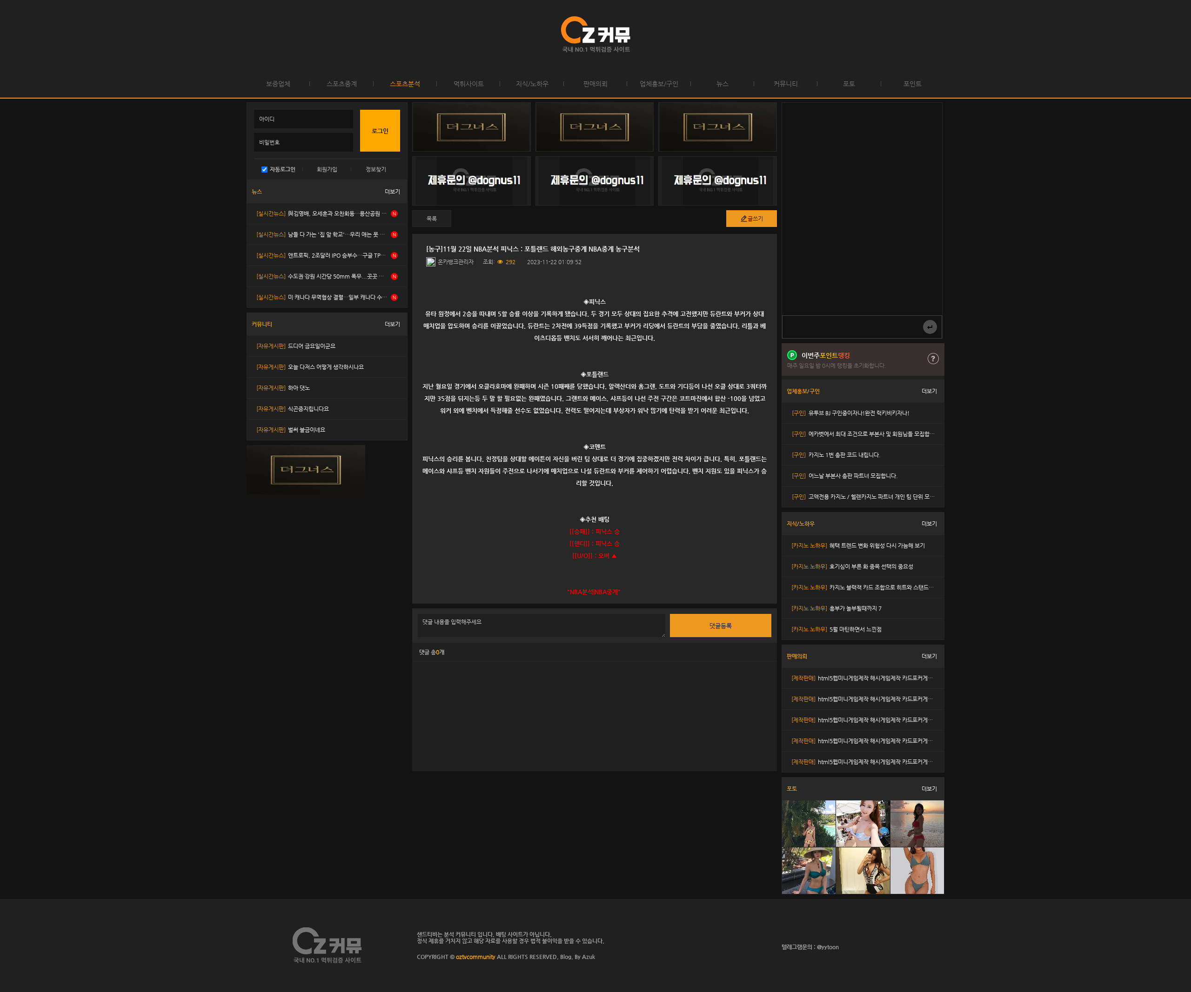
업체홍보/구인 (659, 83)
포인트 (912, 83)
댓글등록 (720, 625)
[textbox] (594, 441)
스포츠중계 (342, 83)
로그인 (9, 35)
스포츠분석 (405, 83)
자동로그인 (282, 169)
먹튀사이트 (469, 83)
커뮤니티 (786, 83)
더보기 (392, 191)
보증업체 (278, 83)
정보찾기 (376, 169)
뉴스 (722, 83)
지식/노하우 (532, 83)
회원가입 (327, 169)
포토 (849, 83)
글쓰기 (755, 218)
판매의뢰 (595, 83)
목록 (432, 218)
